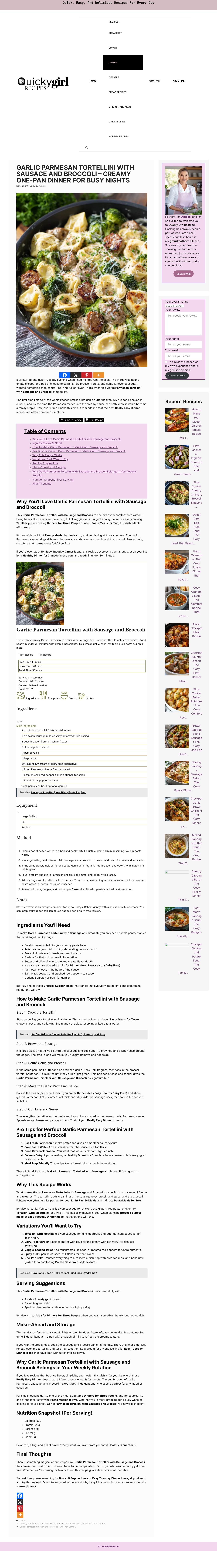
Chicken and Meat (120, 106)
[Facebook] (64, 375)
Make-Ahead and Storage (49, 467)
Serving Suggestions (45, 463)
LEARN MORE (184, 273)
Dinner (113, 62)
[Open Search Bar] (86, 148)
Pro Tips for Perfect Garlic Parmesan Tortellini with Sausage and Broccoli (78, 451)
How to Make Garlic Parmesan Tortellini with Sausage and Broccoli (75, 447)
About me (179, 80)
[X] (75, 375)
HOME (93, 80)
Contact (154, 80)
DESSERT (114, 77)
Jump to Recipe (72, 419)
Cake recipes (117, 121)
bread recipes (117, 92)
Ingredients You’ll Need (47, 443)
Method (73, 698)
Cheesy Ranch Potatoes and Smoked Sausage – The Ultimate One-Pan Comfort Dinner (63, 1523)
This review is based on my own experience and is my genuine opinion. (182, 366)
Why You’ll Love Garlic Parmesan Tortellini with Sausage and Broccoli (76, 439)
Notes (90, 698)
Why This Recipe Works (47, 455)
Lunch (113, 47)
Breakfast (115, 33)
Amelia (186, 216)
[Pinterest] (86, 375)
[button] (18, 722)
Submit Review (177, 375)
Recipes (113, 21)
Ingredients (33, 698)
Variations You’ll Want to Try (50, 459)
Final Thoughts (41, 483)
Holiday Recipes (119, 136)
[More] (98, 375)
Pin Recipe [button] (45, 654)
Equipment (54, 698)
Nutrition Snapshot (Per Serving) (53, 479)
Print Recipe (95, 419)
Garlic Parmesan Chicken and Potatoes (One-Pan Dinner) (48, 1526)
